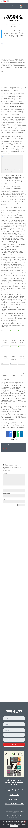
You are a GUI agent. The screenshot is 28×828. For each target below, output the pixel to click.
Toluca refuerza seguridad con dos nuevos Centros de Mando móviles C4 (13, 684)
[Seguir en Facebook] (5, 789)
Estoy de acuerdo (14, 825)
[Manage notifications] (25, 821)
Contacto (14, 795)
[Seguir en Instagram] (15, 789)
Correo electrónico (7, 493)
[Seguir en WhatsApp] (22, 789)
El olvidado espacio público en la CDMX (13, 656)
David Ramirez (6, 24)
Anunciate (14, 799)
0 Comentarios (15, 26)
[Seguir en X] (9, 789)
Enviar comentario (21, 505)
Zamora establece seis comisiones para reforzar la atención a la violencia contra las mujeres (13, 538)
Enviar (14, 744)
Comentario (6, 473)
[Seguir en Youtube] (12, 789)
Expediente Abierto (18, 24)
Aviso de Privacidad (14, 804)
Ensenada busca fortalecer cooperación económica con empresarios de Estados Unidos (13, 568)
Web (4, 499)
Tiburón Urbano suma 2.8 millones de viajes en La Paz (12, 628)
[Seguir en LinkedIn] (19, 789)
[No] (26, 824)
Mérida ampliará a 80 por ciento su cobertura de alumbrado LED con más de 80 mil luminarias (13, 599)
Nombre (5, 487)
